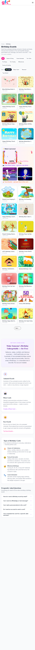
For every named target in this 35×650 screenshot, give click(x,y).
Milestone (21, 62)
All (3, 58)
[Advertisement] (17, 23)
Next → (18, 328)
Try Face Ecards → (8, 431)
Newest (24, 69)
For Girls (29, 58)
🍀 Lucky (8, 69)
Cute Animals (20, 58)
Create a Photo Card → (10, 409)
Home (2, 44)
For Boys (4, 62)
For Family (13, 62)
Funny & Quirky (6, 65)
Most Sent (16, 69)
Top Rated (5, 73)
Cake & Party (10, 58)
